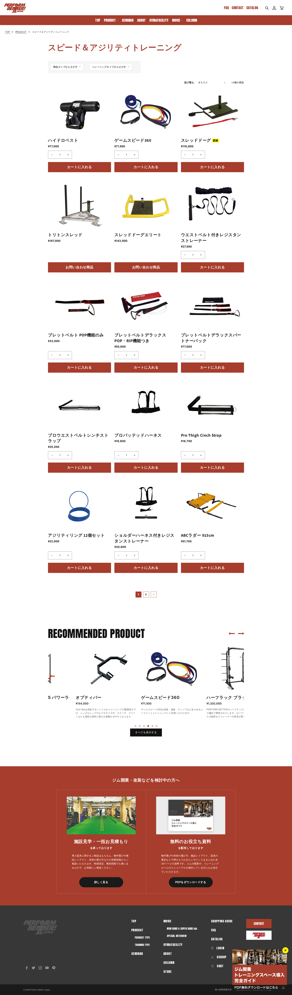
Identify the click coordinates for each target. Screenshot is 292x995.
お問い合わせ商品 (79, 267)
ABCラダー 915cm (197, 535)
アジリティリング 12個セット (76, 535)
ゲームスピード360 (132, 140)
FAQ (226, 7)
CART (220, 966)
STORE (167, 971)
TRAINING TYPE (142, 945)
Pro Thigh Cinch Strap (201, 435)
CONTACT (238, 7)
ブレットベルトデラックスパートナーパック (211, 337)
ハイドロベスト (63, 140)
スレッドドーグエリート (138, 234)
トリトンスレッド (65, 234)
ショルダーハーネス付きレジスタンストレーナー (144, 538)
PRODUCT (21, 31)
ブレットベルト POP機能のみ (76, 335)
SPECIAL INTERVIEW (177, 936)
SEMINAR (137, 953)
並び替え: (189, 82)
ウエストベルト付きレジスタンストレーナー (211, 237)
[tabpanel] (79, 682)
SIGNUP (221, 957)
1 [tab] (135, 726)
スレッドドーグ (199, 140)
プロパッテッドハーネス (138, 435)
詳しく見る (101, 882)
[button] (267, 8)
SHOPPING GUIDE (222, 921)
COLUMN (169, 962)
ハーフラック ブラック (201, 697)
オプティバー (61, 697)
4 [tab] (148, 726)
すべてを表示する (146, 732)
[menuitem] (98, 20)
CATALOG (252, 7)
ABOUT (167, 953)
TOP (7, 31)
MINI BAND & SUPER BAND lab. (182, 928)
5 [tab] (152, 726)
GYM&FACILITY (172, 944)
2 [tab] (140, 726)
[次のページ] (154, 594)
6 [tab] (156, 726)
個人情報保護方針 (223, 989)
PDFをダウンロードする (190, 882)
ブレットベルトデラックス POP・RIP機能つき (140, 337)
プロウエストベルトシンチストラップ (78, 438)
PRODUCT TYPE (142, 937)
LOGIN (220, 948)
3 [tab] (144, 726)
